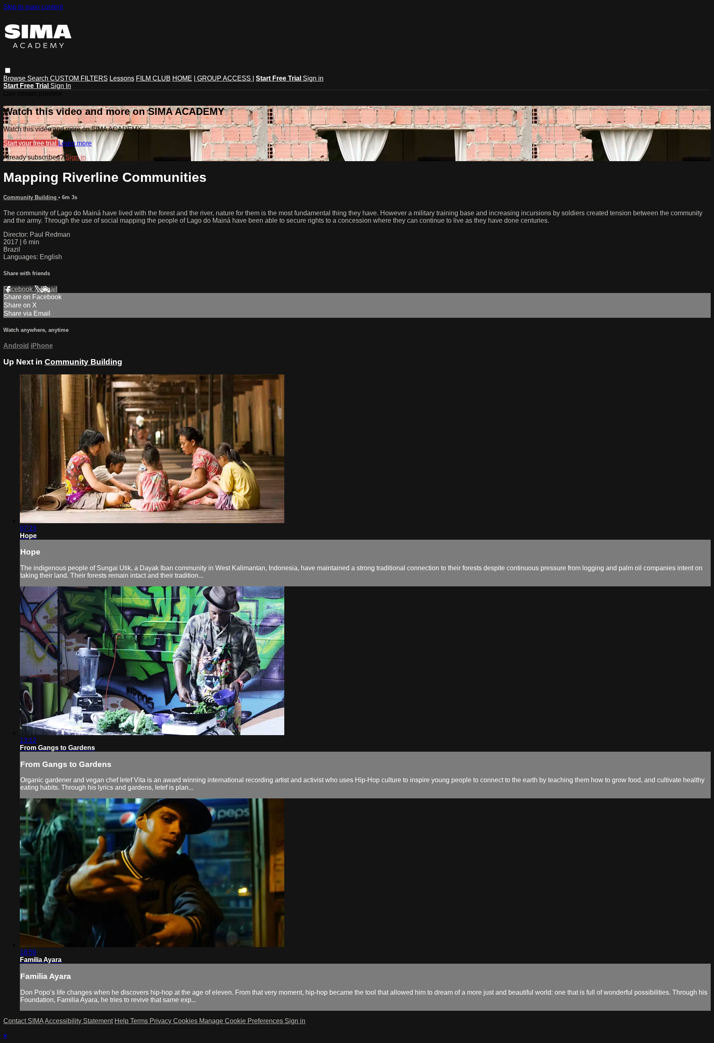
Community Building (30, 197)
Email (48, 289)
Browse (15, 78)
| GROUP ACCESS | (224, 78)
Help (122, 1020)
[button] (7, 70)
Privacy (161, 1020)
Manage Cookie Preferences (242, 1020)
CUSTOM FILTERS (79, 78)
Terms (140, 1020)
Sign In (60, 85)
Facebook (18, 289)
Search (38, 78)
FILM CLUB (153, 78)
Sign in (313, 78)
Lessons (121, 78)
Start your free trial (30, 143)
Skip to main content (33, 6)
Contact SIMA (23, 1020)
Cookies (186, 1020)
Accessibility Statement (79, 1020)
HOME (182, 78)
